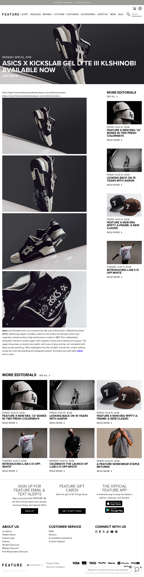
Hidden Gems (9, 534)
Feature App (8, 538)
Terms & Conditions (55, 567)
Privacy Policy (52, 563)
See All (43, 375)
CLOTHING (59, 14)
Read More (113, 140)
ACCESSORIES (88, 14)
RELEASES (35, 14)
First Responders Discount (15, 551)
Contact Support (57, 541)
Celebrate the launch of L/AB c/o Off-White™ (69, 465)
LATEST (24, 14)
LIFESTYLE (102, 14)
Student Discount (10, 544)
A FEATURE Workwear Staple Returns (118, 465)
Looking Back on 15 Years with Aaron (121, 179)
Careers (6, 541)
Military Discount (10, 548)
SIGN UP (29, 511)
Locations (7, 531)
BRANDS (47, 14)
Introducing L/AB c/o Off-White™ (123, 271)
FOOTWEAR (73, 14)
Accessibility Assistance (60, 538)
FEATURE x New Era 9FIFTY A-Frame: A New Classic (123, 225)
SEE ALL (111, 96)
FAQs (51, 531)
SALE (120, 14)
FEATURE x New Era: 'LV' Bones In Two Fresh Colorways (124, 133)
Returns (52, 534)
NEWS (113, 14)
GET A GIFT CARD (72, 511)
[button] (137, 570)
